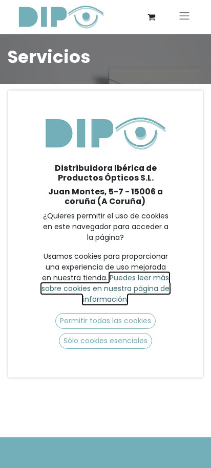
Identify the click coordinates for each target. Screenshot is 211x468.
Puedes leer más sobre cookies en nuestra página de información (105, 288)
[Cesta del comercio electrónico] (151, 17)
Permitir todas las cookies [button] (105, 321)
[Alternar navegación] (184, 17)
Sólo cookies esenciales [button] (105, 341)
